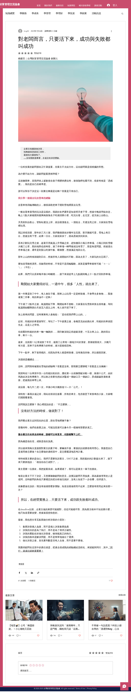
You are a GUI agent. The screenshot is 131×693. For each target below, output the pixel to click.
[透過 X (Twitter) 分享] (25, 573)
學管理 (47, 13)
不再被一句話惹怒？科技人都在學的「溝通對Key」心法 (107, 627)
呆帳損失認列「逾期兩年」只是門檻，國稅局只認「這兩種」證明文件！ (65, 627)
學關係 (23, 13)
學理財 (59, 13)
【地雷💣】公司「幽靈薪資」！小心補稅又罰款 (21, 627)
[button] (122, 13)
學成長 (35, 13)
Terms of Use (80, 688)
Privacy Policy (92, 688)
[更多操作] (111, 31)
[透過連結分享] (38, 573)
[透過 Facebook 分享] (19, 573)
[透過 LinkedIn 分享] (32, 573)
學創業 (83, 13)
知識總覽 (10, 13)
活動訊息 (96, 13)
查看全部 (122, 595)
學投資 (71, 13)
